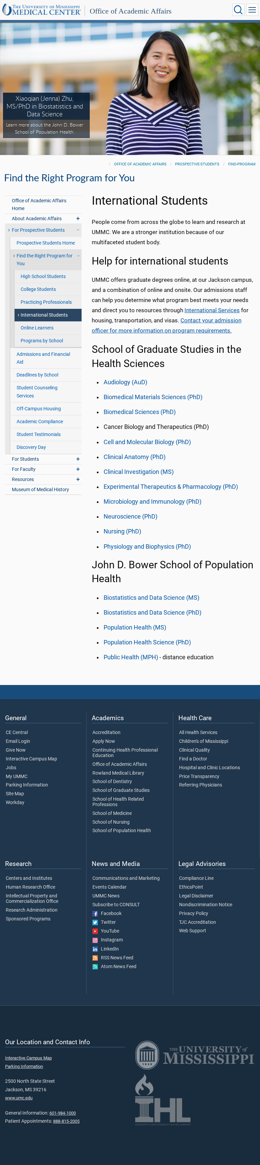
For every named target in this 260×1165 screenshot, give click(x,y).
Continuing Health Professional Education (125, 753)
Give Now (16, 750)
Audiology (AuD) (125, 382)
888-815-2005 (66, 1121)
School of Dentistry (112, 781)
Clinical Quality (194, 750)
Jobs (11, 768)
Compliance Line (196, 878)
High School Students (43, 276)
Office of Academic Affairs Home (39, 204)
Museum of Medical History (40, 490)
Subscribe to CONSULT (116, 905)
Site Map (15, 794)
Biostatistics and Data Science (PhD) (152, 612)
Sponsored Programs (28, 919)
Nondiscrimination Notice (205, 905)
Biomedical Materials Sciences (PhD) (153, 397)
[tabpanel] (130, 88)
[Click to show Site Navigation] (252, 10)
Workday (15, 802)
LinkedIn (108, 949)
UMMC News (106, 896)
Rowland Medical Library (118, 773)
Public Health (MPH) (131, 657)
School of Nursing (111, 822)
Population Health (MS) (135, 627)
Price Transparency (199, 776)
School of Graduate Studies (121, 790)
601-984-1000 (62, 1113)
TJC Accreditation (197, 922)
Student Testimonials (39, 434)
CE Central (17, 732)
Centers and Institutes (29, 878)
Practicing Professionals (46, 302)
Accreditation (106, 732)
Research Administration (32, 910)
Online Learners (37, 328)
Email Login (18, 741)
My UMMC (16, 776)
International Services (212, 310)
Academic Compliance (40, 422)
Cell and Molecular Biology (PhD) (147, 442)
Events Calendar (109, 887)
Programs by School (42, 341)
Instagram (110, 940)
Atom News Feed (117, 966)
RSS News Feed (115, 958)
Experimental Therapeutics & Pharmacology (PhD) (171, 486)
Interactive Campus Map (31, 759)
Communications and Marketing (126, 878)
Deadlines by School (37, 375)
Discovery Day (31, 447)
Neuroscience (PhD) (130, 516)
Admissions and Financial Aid (43, 358)
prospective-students (197, 164)
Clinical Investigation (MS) (139, 472)
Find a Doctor (193, 759)
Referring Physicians (200, 785)
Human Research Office (30, 887)
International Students (44, 315)
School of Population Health (121, 830)
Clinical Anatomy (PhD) (135, 457)
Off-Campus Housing (39, 409)
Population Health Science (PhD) (147, 642)
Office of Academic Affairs (131, 11)
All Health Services (198, 732)
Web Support (192, 931)
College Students (38, 289)
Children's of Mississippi (203, 741)
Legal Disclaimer (196, 896)
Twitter (107, 922)
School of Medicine (112, 813)
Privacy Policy (193, 913)
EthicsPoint (191, 887)
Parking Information (27, 785)
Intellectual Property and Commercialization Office (32, 898)
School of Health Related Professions (118, 802)
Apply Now (103, 741)
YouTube (108, 931)
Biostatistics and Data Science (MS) (151, 597)
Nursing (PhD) (122, 531)
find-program (242, 164)
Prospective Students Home (46, 243)
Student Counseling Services (37, 391)
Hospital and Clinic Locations (209, 768)
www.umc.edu (18, 1097)
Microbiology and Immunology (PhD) (152, 501)
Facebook (110, 913)
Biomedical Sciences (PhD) (140, 412)
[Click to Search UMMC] (238, 10)
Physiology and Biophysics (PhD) (147, 546)
